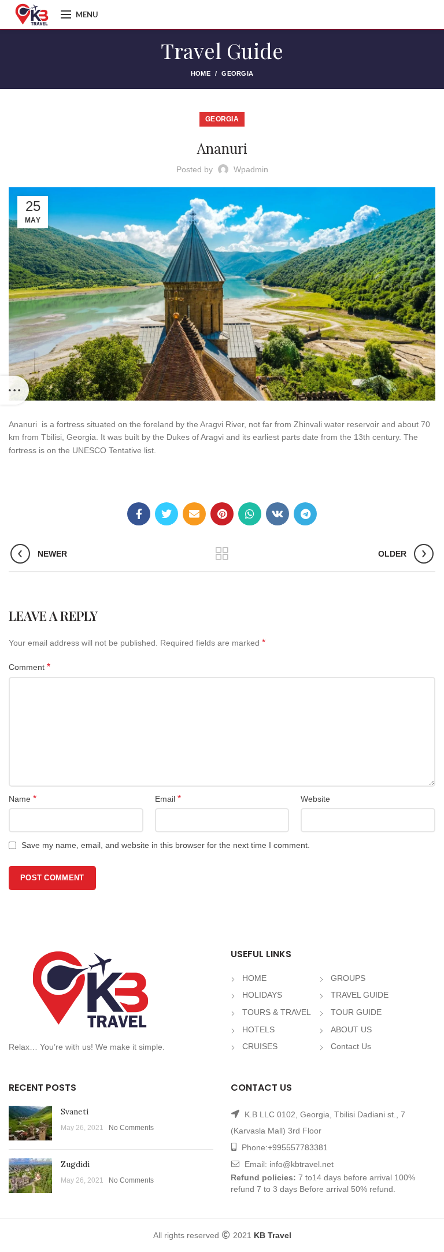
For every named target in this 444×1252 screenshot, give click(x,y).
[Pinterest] (222, 513)
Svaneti (74, 1111)
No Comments (131, 1128)
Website (315, 798)
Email (168, 798)
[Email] (194, 513)
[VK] (277, 513)
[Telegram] (305, 513)
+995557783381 (298, 1147)
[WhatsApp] (249, 513)
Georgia (237, 73)
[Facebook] (138, 513)
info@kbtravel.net (301, 1164)
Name (22, 798)
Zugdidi (75, 1164)
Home (200, 73)
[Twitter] (166, 513)
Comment (29, 667)
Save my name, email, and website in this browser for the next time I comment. (165, 845)
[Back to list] (222, 553)
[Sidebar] (14, 390)
